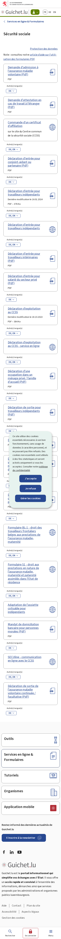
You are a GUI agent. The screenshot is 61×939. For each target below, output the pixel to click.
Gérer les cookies (30, 498)
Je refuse (30, 488)
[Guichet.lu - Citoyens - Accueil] (14, 12)
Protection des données (44, 49)
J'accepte (30, 478)
